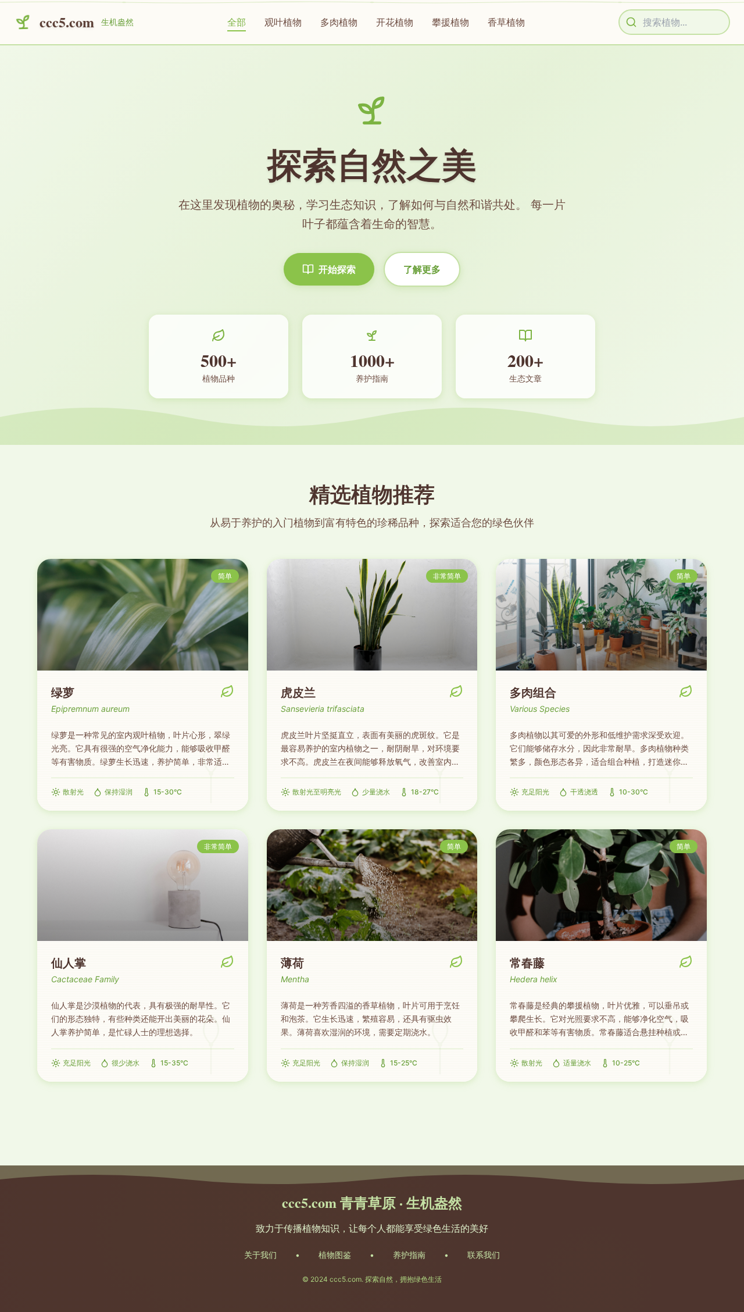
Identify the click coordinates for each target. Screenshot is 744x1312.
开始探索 (337, 269)
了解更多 (422, 269)
